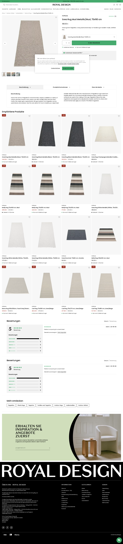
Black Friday (105, 498)
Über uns (64, 488)
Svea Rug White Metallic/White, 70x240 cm (15, 258)
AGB (63, 496)
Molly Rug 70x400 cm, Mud (10, 207)
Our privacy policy (62, 63)
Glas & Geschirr (86, 496)
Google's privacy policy (73, 63)
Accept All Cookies (68, 68)
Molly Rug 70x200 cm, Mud (70, 207)
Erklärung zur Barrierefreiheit (68, 506)
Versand (64, 492)
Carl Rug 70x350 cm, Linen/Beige (42, 308)
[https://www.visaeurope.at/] (5, 535)
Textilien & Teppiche (86, 494)
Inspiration (64, 504)
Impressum (64, 500)
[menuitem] (5, 9)
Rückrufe (64, 508)
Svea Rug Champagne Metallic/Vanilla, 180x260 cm (105, 157)
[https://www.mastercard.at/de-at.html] (10, 535)
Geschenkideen (106, 492)
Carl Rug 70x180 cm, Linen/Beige (102, 308)
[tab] (25, 87)
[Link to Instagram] (11, 527)
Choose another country (8, 496)
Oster (103, 490)
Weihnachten (105, 502)
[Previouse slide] (5, 43)
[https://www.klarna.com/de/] (17, 535)
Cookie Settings (55, 68)
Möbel (83, 488)
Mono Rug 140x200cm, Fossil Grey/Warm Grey (15, 308)
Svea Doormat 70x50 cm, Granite (73, 258)
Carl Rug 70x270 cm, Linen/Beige (72, 308)
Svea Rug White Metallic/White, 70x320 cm (104, 207)
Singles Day (105, 496)
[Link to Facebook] (7, 527)
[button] (119, 1)
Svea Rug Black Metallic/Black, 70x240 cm (76, 157)
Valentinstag (105, 488)
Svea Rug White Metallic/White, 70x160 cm (46, 258)
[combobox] (119, 1)
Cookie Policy (65, 502)
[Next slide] (55, 43)
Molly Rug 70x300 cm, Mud (40, 207)
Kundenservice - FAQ (67, 490)
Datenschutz (65, 498)
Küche (83, 498)
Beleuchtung (85, 490)
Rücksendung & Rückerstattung (69, 494)
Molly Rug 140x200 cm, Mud (100, 258)
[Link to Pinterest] (3, 527)
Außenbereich (85, 500)
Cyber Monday (105, 500)
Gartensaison (105, 494)
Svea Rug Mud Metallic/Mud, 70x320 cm (15, 157)
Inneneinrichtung (86, 492)
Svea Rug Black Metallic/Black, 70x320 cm (46, 157)
